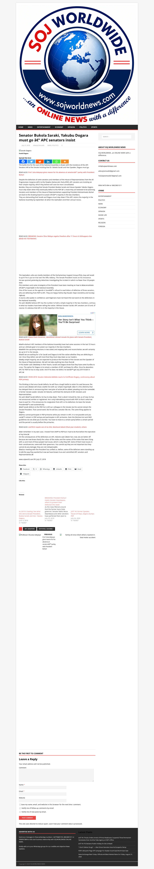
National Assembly (46, 529)
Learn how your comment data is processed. (65, 824)
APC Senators (30, 529)
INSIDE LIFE (102, 215)
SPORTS (101, 219)
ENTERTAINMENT (43, 127)
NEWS (30, 127)
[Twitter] (31, 162)
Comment (22, 768)
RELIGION (102, 223)
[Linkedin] (48, 162)
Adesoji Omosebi (38, 145)
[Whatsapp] (56, 162)
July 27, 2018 (26, 145)
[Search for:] (116, 137)
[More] (65, 162)
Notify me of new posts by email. (34, 812)
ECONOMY (59, 127)
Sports (94, 127)
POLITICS (83, 127)
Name (21, 785)
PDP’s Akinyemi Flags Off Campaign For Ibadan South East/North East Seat (103, 851)
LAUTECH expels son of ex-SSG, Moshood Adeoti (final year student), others (57, 427)
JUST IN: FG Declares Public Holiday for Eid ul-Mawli (95, 844)
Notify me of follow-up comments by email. (38, 808)
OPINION (71, 127)
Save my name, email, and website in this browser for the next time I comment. (51, 804)
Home (20, 127)
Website (22, 798)
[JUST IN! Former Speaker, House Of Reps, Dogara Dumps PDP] (83, 503)
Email (21, 791)
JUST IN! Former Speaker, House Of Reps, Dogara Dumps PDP (82, 513)
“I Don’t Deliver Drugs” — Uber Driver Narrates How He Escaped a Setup (102, 847)
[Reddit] (40, 162)
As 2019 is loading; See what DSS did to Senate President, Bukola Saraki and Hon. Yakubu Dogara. (31, 514)
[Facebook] (23, 162)
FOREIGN (101, 226)
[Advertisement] (57, 219)
